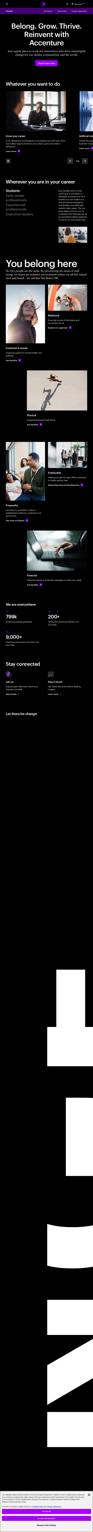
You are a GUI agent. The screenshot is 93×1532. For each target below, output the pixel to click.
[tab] (25, 190)
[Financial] (57, 551)
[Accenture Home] (44, 4)
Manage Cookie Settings (46, 1525)
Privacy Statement (54, 1506)
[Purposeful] (25, 471)
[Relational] (67, 298)
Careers (9, 11)
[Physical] (57, 390)
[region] (46, 1511)
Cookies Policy (38, 1506)
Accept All (46, 1511)
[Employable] (67, 455)
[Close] (89, 1494)
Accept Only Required (46, 1518)
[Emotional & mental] (25, 314)
